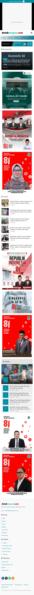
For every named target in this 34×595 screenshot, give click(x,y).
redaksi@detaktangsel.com (11, 510)
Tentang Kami (5, 570)
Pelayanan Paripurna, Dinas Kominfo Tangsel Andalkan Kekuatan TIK (19, 219)
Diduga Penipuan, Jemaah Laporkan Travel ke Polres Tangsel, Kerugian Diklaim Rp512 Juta (21, 202)
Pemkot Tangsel (7, 548)
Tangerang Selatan (7, 545)
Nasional (5, 59)
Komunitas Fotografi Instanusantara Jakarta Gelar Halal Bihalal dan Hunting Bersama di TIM (20, 408)
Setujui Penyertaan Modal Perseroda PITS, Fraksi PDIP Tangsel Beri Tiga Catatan (19, 394)
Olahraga (3, 527)
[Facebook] (2, 578)
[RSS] (13, 578)
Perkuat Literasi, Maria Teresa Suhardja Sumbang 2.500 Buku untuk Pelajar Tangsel (20, 228)
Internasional (4, 535)
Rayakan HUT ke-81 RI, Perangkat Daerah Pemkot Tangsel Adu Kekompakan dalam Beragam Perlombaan (21, 246)
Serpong (5, 554)
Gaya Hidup (4, 529)
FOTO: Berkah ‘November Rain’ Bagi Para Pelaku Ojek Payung (19, 387)
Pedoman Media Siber (7, 564)
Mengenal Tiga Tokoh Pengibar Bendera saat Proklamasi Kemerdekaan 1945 (20, 401)
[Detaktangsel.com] (12, 32)
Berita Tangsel (6, 551)
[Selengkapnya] (17, 504)
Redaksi (3, 567)
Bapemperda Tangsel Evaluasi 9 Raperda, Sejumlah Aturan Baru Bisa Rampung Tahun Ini (20, 237)
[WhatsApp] (9, 578)
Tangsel (3, 524)
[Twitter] (6, 578)
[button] (31, 33)
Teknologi (4, 532)
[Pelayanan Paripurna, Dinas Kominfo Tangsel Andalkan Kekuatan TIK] (5, 220)
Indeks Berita (4, 561)
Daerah (3, 518)
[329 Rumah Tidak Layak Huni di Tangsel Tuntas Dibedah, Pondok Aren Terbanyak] (5, 211)
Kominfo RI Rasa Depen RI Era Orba (16, 63)
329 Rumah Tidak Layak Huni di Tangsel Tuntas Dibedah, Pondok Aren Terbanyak (20, 211)
